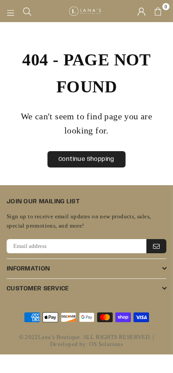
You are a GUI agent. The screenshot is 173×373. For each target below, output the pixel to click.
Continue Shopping (86, 159)
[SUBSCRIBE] (156, 246)
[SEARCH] (27, 11)
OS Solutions (106, 344)
